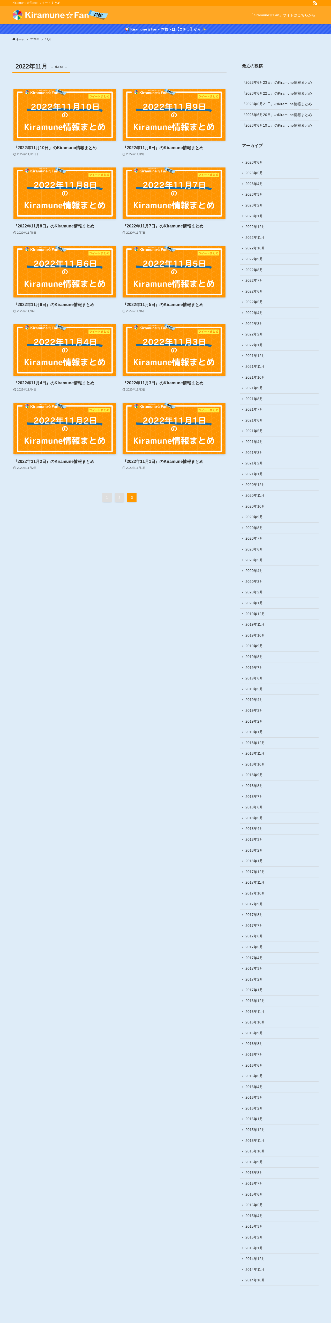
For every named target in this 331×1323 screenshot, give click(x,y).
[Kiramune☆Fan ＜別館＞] (60, 15)
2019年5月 (254, 689)
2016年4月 (254, 1087)
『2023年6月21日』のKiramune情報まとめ (277, 104)
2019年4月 (254, 700)
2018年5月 (254, 818)
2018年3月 (254, 839)
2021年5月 (254, 431)
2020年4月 (254, 571)
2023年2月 (254, 205)
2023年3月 (254, 194)
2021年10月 (255, 377)
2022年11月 (255, 237)
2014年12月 (255, 1259)
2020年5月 (254, 560)
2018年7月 (254, 796)
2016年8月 (254, 1044)
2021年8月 (254, 399)
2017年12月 (255, 872)
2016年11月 (255, 1012)
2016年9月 (254, 1033)
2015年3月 (254, 1226)
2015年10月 (255, 1151)
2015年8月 (254, 1173)
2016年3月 (254, 1097)
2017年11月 (255, 882)
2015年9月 (254, 1162)
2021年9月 (254, 388)
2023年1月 (254, 216)
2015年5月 (254, 1205)
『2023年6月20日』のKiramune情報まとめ (277, 115)
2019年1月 (254, 732)
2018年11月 (255, 753)
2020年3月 (254, 581)
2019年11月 (255, 624)
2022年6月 (254, 291)
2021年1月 (254, 474)
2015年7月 (254, 1183)
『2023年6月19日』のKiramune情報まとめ (277, 125)
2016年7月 (254, 1054)
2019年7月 (254, 668)
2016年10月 (255, 1022)
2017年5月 (254, 947)
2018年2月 (254, 850)
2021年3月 (254, 452)
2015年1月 (254, 1248)
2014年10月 (255, 1280)
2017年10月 (255, 893)
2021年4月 (254, 442)
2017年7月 (254, 925)
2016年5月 (254, 1076)
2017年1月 (254, 990)
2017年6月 (254, 936)
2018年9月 (254, 775)
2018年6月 (254, 807)
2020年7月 (254, 538)
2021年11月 (255, 366)
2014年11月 (255, 1269)
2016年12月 (255, 1001)
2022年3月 (254, 324)
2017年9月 (254, 904)
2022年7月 (254, 280)
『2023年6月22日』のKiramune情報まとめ (277, 93)
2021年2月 (254, 463)
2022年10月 (255, 248)
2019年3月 (254, 710)
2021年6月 (254, 420)
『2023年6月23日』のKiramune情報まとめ (277, 82)
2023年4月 (254, 184)
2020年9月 (254, 517)
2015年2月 (254, 1237)
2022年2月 (254, 334)
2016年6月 (254, 1065)
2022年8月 (254, 270)
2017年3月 (254, 968)
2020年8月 (254, 528)
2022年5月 (254, 302)
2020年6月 (254, 549)
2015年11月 (255, 1140)
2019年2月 (254, 721)
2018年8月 (254, 786)
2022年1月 (254, 345)
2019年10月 (255, 635)
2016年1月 (254, 1119)
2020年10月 (255, 506)
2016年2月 (254, 1108)
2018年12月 (255, 743)
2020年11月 (255, 495)
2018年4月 (254, 829)
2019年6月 (254, 678)
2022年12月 (255, 227)
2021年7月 (254, 409)
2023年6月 (254, 162)
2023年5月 (254, 173)
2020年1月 (254, 603)
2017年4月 (254, 958)
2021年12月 (255, 356)
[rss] (315, 3)
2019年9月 (254, 646)
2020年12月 (255, 485)
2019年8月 (254, 657)
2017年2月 (254, 979)
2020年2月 (254, 592)
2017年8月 (254, 915)
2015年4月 (254, 1216)
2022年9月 (254, 259)
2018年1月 (254, 861)
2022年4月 (254, 313)
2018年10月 (255, 764)
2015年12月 (255, 1130)
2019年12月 (255, 614)
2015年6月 (254, 1194)
